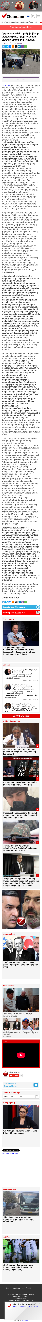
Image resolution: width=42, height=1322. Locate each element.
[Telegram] (3, 46)
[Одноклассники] (13, 46)
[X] (16, 46)
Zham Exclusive (9, 986)
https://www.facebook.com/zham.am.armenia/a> (25, 1306)
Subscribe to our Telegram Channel (10, 1085)
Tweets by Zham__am (10, 1153)
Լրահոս (6, 665)
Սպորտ (6, 1237)
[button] (5, 639)
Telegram (18, 607)
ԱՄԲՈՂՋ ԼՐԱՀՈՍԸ (21, 716)
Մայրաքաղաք (9, 1189)
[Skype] (6, 46)
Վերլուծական (9, 934)
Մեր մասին (26, 1288)
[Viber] (22, 46)
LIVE (5, 1041)
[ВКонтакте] (10, 46)
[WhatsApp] (25, 46)
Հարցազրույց (9, 1103)
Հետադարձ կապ (13, 1288)
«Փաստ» (6, 85)
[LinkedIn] (19, 46)
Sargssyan (25, 1320)
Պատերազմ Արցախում (21, 27)
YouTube (18, 613)
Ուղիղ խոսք (8, 619)
